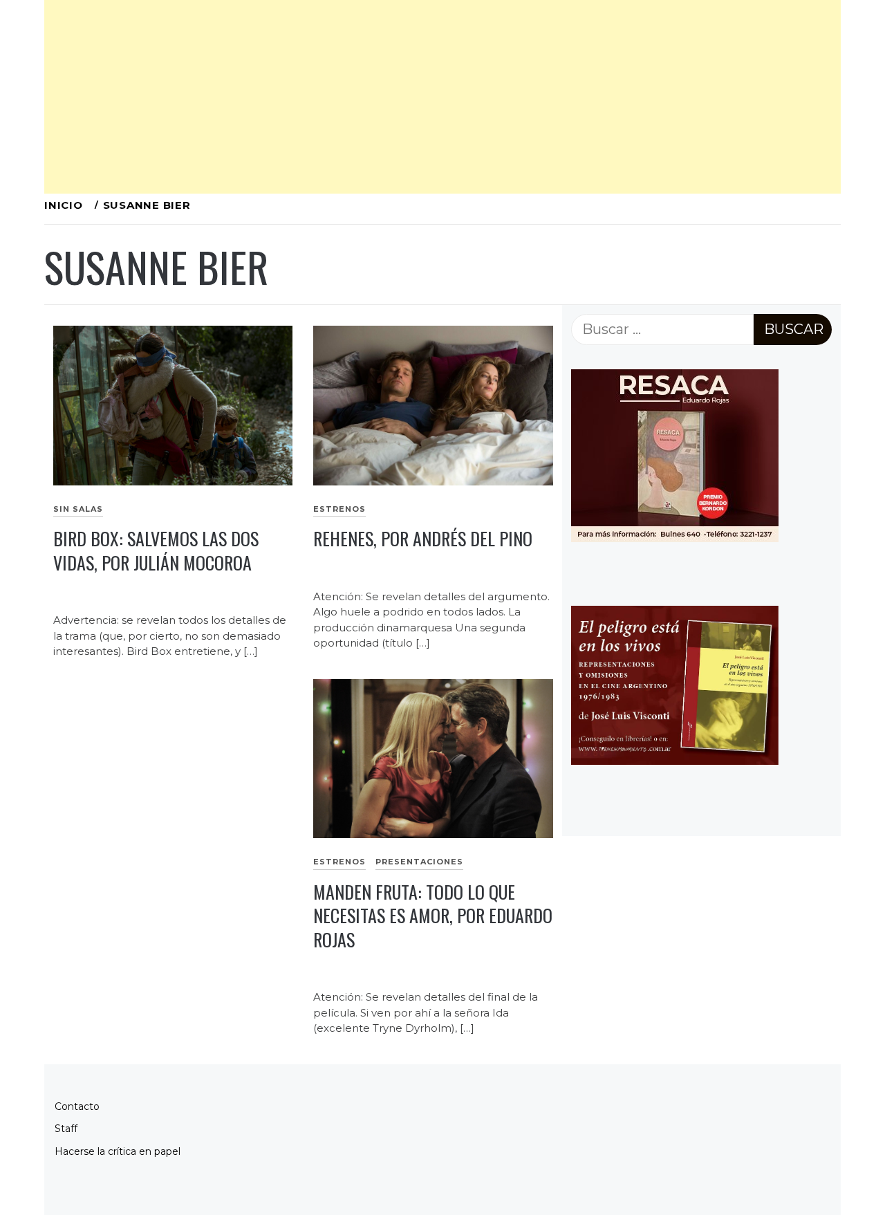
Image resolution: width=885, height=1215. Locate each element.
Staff (66, 1128)
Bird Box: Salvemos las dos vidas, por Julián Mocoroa (156, 550)
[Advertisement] (442, 97)
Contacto (77, 1106)
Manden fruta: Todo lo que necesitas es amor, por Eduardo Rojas (432, 915)
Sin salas (78, 509)
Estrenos (339, 509)
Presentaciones (419, 861)
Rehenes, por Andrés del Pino (422, 538)
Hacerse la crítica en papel (117, 1151)
